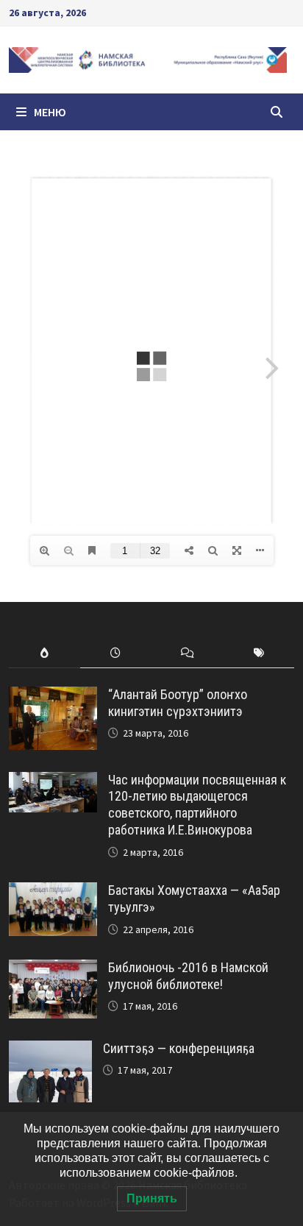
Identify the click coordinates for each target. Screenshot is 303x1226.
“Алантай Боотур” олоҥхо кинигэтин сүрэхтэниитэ (177, 703)
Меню (50, 111)
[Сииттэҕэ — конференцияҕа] (50, 1050)
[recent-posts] (116, 653)
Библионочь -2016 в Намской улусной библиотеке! (188, 976)
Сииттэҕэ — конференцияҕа (178, 1048)
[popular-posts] (44, 653)
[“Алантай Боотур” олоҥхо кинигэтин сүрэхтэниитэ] (53, 696)
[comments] (187, 653)
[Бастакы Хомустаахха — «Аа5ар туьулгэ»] (53, 892)
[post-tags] (258, 653)
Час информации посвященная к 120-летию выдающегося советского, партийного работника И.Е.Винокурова (197, 805)
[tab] (44, 653)
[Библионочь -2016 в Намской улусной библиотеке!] (53, 969)
